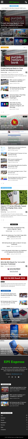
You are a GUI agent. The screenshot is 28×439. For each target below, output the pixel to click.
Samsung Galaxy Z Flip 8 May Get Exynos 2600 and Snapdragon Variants (7, 43)
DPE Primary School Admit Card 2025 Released (12, 141)
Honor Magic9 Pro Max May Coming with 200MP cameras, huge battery (14, 335)
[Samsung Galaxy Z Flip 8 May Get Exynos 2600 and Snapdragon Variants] (5, 96)
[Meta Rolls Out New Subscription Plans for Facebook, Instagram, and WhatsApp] (5, 104)
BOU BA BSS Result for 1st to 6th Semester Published (13, 263)
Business (3, 66)
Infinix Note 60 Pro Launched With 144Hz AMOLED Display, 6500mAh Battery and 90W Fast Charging (14, 350)
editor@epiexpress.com (16, 374)
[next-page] (3, 112)
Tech (2, 203)
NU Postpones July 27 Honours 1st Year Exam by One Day (20, 34)
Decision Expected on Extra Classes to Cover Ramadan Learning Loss (17, 178)
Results (2, 281)
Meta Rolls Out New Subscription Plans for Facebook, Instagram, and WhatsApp (20, 42)
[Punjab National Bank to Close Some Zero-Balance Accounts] (14, 19)
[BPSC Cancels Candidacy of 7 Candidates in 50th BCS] (5, 82)
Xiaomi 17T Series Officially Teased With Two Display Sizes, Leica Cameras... (13, 208)
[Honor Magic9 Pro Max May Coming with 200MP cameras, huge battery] (14, 332)
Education (3, 417)
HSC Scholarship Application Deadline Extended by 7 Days (17, 166)
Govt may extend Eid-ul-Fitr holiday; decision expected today (12, 126)
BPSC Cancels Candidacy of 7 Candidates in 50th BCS (7, 34)
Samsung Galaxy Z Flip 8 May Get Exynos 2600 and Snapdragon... (18, 96)
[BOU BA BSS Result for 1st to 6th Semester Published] (14, 275)
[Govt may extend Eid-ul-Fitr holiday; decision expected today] (14, 122)
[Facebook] (9, 377)
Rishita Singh (4, 27)
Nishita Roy (3, 211)
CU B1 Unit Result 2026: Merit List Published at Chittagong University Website (14, 251)
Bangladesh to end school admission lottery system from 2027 (17, 148)
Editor (2, 128)
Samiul (8, 246)
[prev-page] (1, 112)
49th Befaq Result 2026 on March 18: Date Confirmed (14, 243)
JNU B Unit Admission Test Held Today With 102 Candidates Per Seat (14, 235)
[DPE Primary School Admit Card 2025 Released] (14, 137)
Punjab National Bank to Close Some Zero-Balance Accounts (12, 24)
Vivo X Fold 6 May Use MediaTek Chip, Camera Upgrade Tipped (14, 228)
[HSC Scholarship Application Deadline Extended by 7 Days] (4, 166)
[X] (15, 377)
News (2, 427)
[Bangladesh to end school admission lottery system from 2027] (4, 150)
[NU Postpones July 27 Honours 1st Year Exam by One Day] (5, 89)
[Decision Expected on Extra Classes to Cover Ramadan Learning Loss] (4, 178)
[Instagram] (12, 377)
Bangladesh (3, 422)
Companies (3, 429)
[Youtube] (18, 377)
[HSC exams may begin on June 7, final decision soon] (4, 172)
